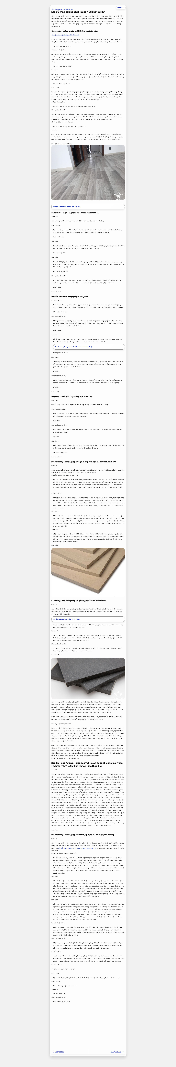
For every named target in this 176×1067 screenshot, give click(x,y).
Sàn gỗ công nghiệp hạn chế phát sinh (65, 35)
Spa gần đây (59, 1051)
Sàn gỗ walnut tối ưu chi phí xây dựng (67, 206)
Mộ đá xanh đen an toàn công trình (66, 619)
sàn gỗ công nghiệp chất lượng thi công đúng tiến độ (77, 848)
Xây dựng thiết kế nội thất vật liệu (62, 9)
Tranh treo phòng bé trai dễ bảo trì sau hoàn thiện (74, 347)
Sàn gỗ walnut (116, 1051)
